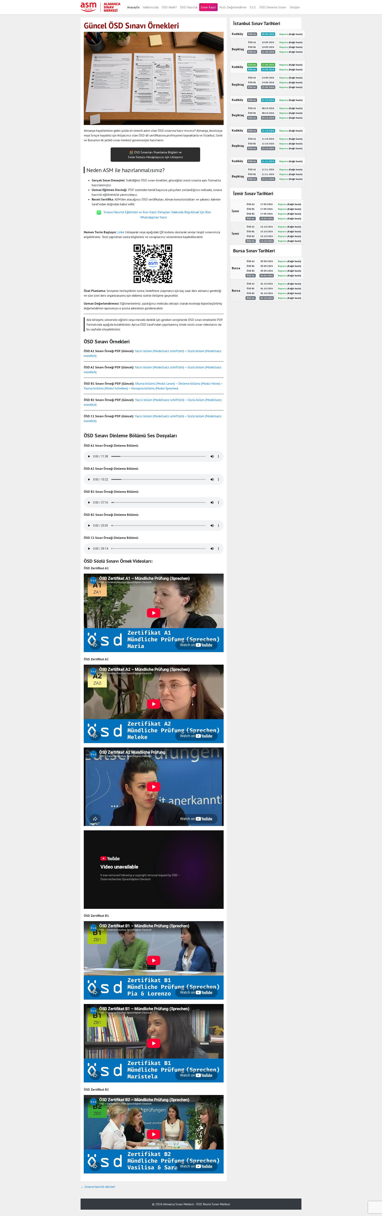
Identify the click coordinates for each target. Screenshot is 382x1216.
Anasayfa (133, 7)
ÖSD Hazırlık (189, 7)
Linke (120, 232)
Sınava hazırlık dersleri (98, 1187)
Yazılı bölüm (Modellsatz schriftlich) (159, 351)
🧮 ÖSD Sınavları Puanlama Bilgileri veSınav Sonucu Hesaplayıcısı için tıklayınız (155, 154)
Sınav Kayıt (208, 7)
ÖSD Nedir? (169, 7)
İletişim (295, 7)
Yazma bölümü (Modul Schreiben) (106, 388)
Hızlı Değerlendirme (233, 7)
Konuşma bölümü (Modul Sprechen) (154, 388)
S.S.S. (253, 7)
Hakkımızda (151, 7)
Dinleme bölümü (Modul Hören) (199, 383)
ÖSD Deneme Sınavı (272, 7)
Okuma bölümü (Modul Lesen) (155, 383)
